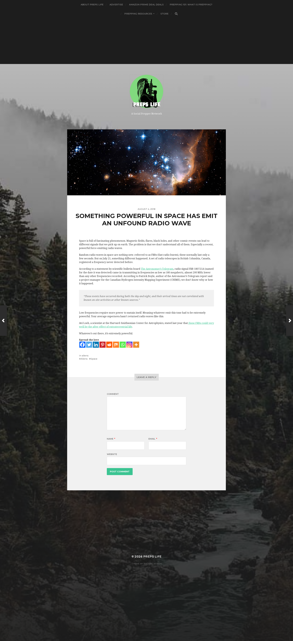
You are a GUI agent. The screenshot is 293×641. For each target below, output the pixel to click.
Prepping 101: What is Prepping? (191, 4)
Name (111, 438)
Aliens (84, 358)
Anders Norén (153, 563)
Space (94, 358)
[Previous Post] (3, 320)
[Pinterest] (102, 345)
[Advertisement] (146, 41)
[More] (136, 345)
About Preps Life (92, 4)
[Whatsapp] (123, 345)
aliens (85, 355)
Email (152, 438)
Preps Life (152, 556)
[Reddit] (109, 345)
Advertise (116, 4)
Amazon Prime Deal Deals (146, 4)
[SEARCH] (176, 13)
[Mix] (116, 345)
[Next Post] (289, 320)
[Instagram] (129, 345)
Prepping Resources (138, 13)
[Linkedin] (96, 345)
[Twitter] (89, 345)
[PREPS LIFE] (146, 91)
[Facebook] (82, 345)
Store (165, 13)
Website (112, 454)
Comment (113, 394)
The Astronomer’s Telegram (157, 268)
